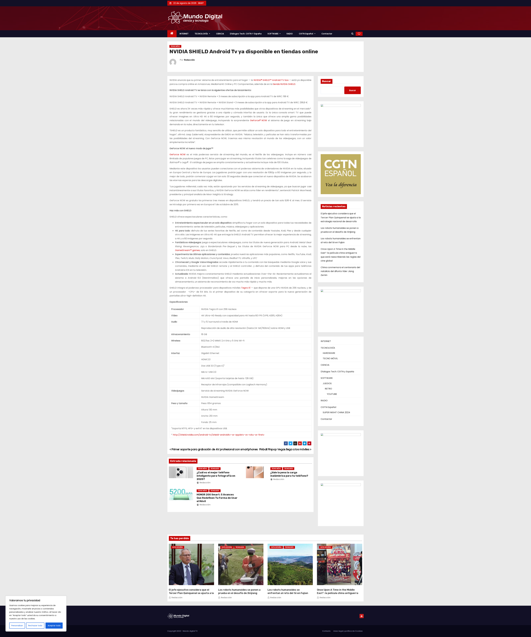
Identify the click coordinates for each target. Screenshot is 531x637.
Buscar (326, 81)
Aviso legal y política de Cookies (348, 631)
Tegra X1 (245, 287)
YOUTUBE (332, 394)
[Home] (172, 33)
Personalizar (17, 625)
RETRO (328, 388)
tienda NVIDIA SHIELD (284, 84)
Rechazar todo (35, 625)
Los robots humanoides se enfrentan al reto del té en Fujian (288, 591)
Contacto (326, 631)
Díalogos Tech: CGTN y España (245, 33)
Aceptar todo (54, 625)
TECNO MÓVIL (175, 46)
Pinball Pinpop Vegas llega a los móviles (284, 449)
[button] (352, 33)
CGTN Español (306, 33)
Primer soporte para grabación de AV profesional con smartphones (214, 449)
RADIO (290, 33)
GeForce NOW (178, 154)
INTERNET (184, 33)
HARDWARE (329, 353)
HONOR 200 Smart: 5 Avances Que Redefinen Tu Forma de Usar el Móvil (217, 498)
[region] (36, 613)
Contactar (327, 33)
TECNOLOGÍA (202, 33)
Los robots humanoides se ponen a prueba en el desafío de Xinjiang (239, 591)
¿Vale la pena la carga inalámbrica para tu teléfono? (289, 474)
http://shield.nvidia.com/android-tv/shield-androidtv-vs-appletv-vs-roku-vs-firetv (218, 434)
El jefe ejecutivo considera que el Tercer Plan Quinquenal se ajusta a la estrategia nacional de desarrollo (341, 217)
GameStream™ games (187, 250)
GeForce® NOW (258, 120)
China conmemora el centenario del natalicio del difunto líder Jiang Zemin (340, 271)
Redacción (189, 60)
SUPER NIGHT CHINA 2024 (336, 412)
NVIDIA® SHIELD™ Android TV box (271, 80)
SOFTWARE (273, 33)
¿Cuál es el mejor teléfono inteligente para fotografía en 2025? (216, 476)
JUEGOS (327, 383)
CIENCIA (220, 33)
